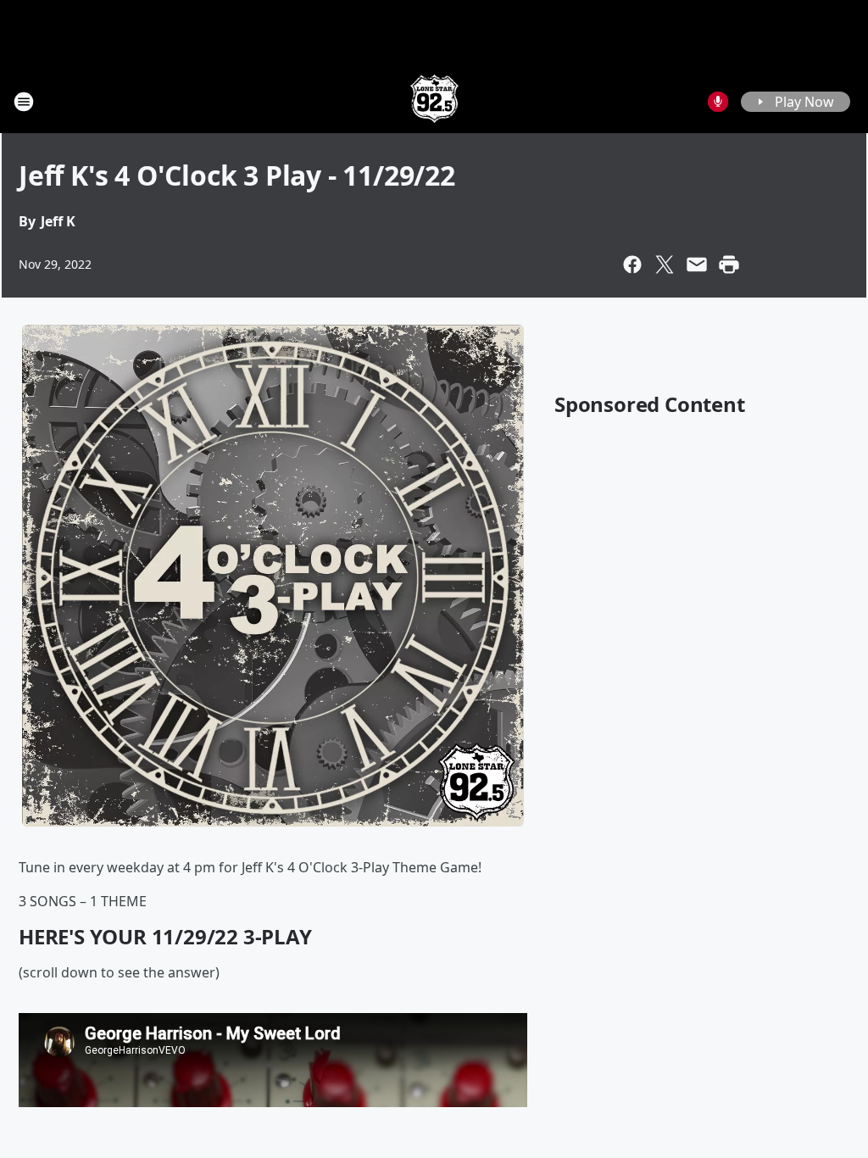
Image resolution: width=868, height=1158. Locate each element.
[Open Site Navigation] (24, 102)
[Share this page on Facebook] (632, 264)
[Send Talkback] (718, 102)
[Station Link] (434, 101)
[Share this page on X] (664, 264)
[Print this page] (729, 264)
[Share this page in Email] (697, 264)
